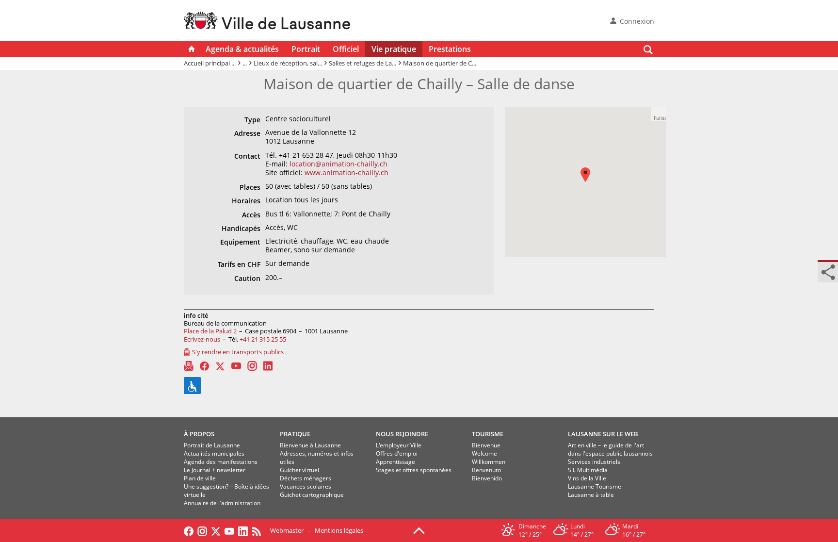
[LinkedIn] (268, 366)
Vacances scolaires (305, 486)
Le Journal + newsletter (214, 470)
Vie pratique (393, 49)
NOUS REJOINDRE (402, 433)
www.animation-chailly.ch (346, 172)
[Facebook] (204, 366)
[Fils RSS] (259, 530)
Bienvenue (486, 445)
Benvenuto (486, 470)
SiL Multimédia (588, 470)
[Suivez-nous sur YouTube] (229, 530)
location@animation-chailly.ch (338, 163)
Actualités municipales (214, 453)
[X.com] (220, 366)
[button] (590, 181)
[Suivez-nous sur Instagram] (202, 530)
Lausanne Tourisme (594, 486)
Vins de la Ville (587, 478)
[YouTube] (236, 366)
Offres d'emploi (397, 453)
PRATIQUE (295, 433)
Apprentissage (395, 462)
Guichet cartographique (312, 495)
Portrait (305, 49)
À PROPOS (199, 433)
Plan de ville (200, 478)
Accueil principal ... (210, 63)
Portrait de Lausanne (212, 445)
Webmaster (287, 530)
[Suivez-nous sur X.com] (216, 530)
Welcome (484, 453)
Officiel (346, 49)
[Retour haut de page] (419, 530)
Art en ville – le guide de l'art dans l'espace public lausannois (610, 449)
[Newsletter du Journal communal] (188, 366)
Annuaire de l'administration (222, 503)
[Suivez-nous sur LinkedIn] (243, 530)
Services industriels (594, 462)
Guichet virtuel (299, 470)
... (244, 63)
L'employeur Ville (398, 445)
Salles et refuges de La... (362, 63)
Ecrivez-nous (202, 339)
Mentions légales (339, 530)
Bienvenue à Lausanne (310, 445)
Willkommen (488, 462)
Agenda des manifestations (221, 462)
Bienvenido (487, 478)
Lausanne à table (591, 495)
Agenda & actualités (242, 49)
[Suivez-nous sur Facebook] (188, 530)
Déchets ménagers (305, 478)
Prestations (450, 49)
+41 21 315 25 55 (263, 339)
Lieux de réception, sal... (288, 63)
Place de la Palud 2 (210, 331)
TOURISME (487, 433)
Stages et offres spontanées (413, 470)
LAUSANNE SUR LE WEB (603, 433)
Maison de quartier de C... (439, 63)
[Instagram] (252, 366)
